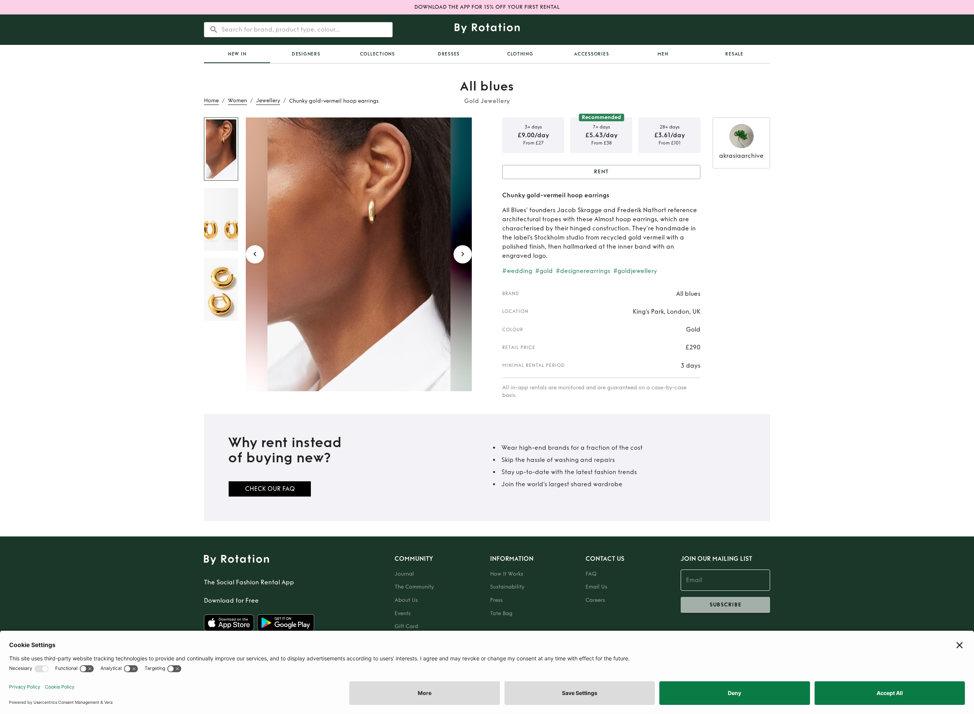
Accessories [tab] (591, 54)
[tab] (237, 54)
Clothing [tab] (520, 54)
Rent (601, 171)
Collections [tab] (377, 54)
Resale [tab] (734, 54)
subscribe (726, 604)
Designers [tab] (306, 54)
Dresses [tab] (449, 54)
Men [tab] (662, 54)
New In (237, 54)
